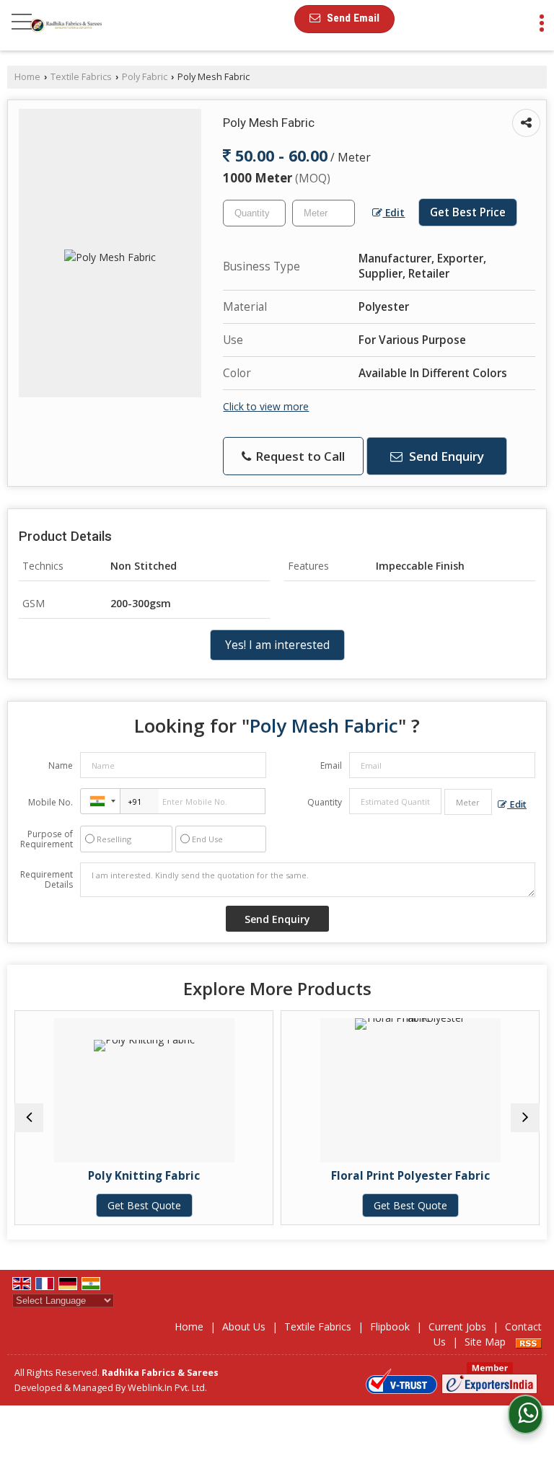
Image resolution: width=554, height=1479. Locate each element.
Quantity (324, 802)
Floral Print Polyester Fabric (401, 1175)
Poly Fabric (144, 77)
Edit (393, 212)
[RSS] (529, 1341)
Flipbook (390, 1326)
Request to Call (298, 456)
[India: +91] (100, 801)
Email (331, 765)
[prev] (28, 1117)
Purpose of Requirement (46, 839)
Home (27, 77)
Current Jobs (457, 1326)
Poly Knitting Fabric (135, 1175)
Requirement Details (46, 880)
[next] (525, 1117)
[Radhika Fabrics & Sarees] (66, 25)
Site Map (485, 1341)
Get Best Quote (135, 1205)
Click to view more (266, 406)
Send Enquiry (445, 456)
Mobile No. (50, 802)
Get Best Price (468, 212)
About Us (243, 1326)
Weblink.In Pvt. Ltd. (167, 1388)
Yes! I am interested (277, 645)
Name (60, 765)
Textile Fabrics (81, 77)
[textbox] (323, 213)
